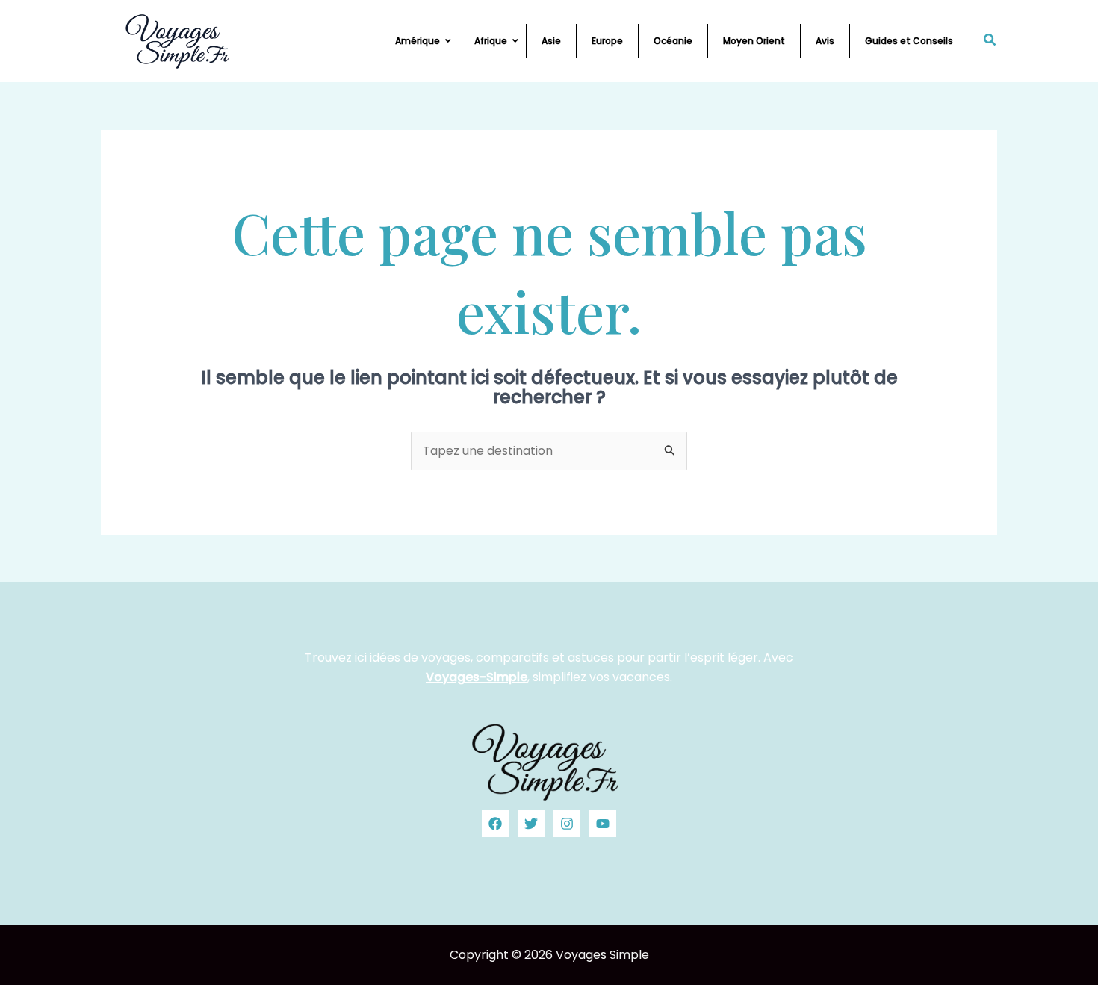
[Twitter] (531, 823)
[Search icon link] (990, 41)
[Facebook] (495, 823)
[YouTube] (602, 823)
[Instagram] (566, 823)
